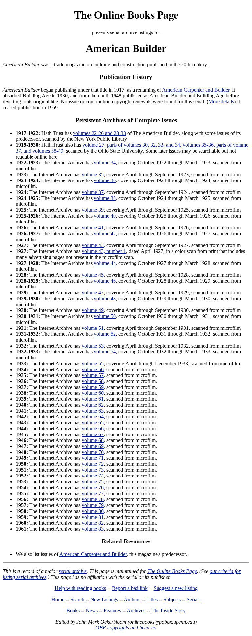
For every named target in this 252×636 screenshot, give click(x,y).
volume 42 (105, 233)
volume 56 (93, 369)
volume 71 (93, 458)
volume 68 (93, 440)
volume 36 (105, 180)
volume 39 (93, 210)
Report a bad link (130, 588)
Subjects (172, 599)
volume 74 (93, 475)
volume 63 (93, 410)
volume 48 (105, 298)
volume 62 (93, 405)
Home (58, 599)
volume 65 (93, 422)
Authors (132, 599)
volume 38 (105, 198)
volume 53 (93, 346)
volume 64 (93, 416)
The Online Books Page (126, 14)
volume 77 (93, 493)
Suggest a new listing (176, 588)
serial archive (73, 571)
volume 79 (93, 505)
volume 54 (105, 351)
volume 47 (93, 292)
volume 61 (93, 399)
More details (221, 101)
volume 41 (93, 227)
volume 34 (105, 162)
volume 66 (93, 428)
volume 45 (93, 275)
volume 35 (93, 174)
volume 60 (93, 393)
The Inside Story (168, 610)
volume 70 (93, 452)
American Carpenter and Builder (195, 90)
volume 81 (93, 517)
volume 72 (93, 464)
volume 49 (93, 310)
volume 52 (105, 334)
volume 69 (93, 446)
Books (73, 610)
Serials (193, 599)
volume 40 (105, 216)
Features (112, 610)
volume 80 (93, 511)
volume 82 (93, 523)
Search (77, 599)
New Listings (104, 599)
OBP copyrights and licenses (125, 627)
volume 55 (93, 363)
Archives (136, 610)
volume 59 (93, 387)
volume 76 (93, 487)
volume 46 (105, 281)
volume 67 (93, 434)
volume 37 (93, 192)
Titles (152, 599)
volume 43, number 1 (104, 251)
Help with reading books (80, 588)
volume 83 (93, 529)
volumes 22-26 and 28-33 (99, 133)
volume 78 (93, 499)
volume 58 (93, 381)
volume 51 (93, 328)
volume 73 (93, 470)
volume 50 (105, 316)
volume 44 (105, 263)
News (92, 610)
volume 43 (93, 245)
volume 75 (93, 481)
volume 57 (93, 375)
